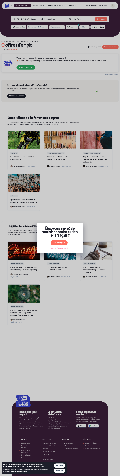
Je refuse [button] (59, 471)
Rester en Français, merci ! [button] (59, 248)
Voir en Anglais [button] (59, 243)
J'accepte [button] (59, 465)
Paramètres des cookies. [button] (19, 471)
